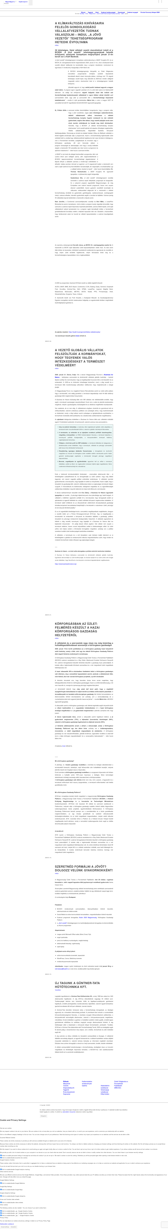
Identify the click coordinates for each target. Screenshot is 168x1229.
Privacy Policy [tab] (4, 1217)
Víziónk (65, 1085)
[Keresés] (163, 12)
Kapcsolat (66, 1094)
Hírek (57, 45)
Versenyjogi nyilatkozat (105, 1091)
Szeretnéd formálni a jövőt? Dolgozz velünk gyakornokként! (84, 868)
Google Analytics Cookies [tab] (7, 1160)
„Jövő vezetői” (62, 923)
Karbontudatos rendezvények (87, 1082)
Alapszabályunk (68, 1088)
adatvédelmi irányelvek (69, 1112)
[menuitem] (83, 12)
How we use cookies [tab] (6, 1128)
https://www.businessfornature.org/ (66, 564)
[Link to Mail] (163, 1)
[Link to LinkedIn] (160, 1)
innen (77, 336)
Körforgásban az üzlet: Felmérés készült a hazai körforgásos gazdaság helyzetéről (77, 629)
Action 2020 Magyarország (88, 917)
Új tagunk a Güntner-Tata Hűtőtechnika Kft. (77, 985)
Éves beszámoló (69, 1092)
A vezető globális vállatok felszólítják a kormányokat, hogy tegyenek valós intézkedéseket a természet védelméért (80, 357)
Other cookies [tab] (4, 1205)
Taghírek (58, 990)
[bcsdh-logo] (18, 12)
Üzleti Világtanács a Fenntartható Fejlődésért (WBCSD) (121, 1084)
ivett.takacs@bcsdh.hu (62, 969)
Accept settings (5, 1227)
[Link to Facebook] (157, 1)
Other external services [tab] (6, 1171)
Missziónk (66, 1083)
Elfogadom (43, 1116)
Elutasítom (13, 1227)
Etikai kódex (105, 1094)
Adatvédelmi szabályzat (105, 1086)
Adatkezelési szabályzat (7, 1224)
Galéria (84, 1085)
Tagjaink (66, 1090)
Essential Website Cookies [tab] (7, 1137)
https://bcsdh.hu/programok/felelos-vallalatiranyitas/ (84, 332)
